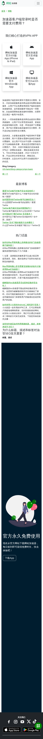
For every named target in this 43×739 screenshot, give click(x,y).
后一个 (38, 174)
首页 (3, 11)
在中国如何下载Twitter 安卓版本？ (17, 214)
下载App (9, 558)
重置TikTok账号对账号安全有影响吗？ (18, 191)
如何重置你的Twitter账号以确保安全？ (19, 199)
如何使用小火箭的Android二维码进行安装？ (21, 304)
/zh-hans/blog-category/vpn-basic (17, 169)
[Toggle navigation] (38, 3)
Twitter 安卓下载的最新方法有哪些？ (18, 222)
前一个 (5, 174)
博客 (10, 11)
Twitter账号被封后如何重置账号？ (17, 208)
